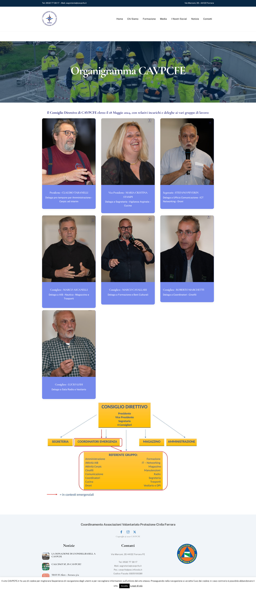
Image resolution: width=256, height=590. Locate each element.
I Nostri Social (179, 18)
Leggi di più (136, 586)
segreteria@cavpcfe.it (76, 3)
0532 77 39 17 (52, 3)
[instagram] (128, 531)
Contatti (207, 18)
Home (119, 18)
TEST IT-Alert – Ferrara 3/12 (65, 575)
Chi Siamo (132, 18)
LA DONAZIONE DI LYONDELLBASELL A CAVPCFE (74, 555)
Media (163, 18)
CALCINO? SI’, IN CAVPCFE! (66, 564)
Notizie (195, 18)
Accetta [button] (124, 586)
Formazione (149, 18)
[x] (135, 531)
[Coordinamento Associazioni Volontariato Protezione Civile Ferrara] (49, 24)
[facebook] (121, 531)
